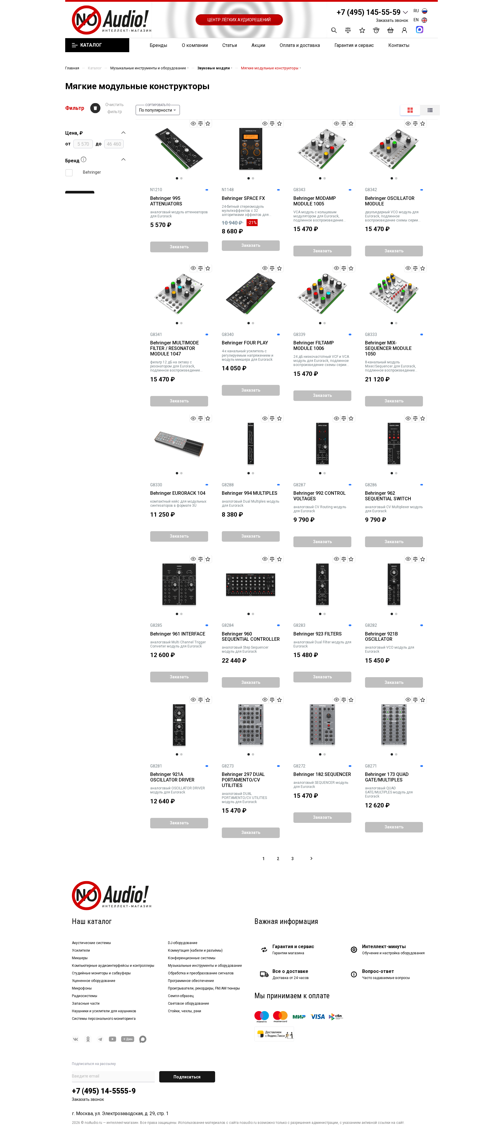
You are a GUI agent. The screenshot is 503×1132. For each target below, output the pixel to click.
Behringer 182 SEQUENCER (322, 774)
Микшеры (80, 958)
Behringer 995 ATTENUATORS (166, 201)
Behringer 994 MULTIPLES (249, 493)
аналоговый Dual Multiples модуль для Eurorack (250, 503)
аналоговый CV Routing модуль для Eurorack (319, 509)
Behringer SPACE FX (243, 198)
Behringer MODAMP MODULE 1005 (314, 201)
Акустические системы (91, 943)
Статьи (229, 45)
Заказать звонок (392, 20)
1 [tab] (177, 178)
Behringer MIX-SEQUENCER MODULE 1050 (388, 348)
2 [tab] (181, 178)
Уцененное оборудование (93, 981)
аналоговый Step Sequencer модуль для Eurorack (245, 649)
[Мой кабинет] (404, 30)
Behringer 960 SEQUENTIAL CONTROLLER (251, 636)
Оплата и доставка (300, 45)
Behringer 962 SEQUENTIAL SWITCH (388, 496)
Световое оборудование (188, 1003)
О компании (195, 45)
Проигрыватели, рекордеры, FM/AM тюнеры (204, 988)
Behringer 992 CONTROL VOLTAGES (319, 496)
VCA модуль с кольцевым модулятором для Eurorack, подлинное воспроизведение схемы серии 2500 (318, 216)
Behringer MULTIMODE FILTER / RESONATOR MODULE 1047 (174, 348)
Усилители (81, 950)
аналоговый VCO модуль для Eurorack (389, 649)
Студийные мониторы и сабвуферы (101, 973)
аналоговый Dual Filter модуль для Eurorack (322, 644)
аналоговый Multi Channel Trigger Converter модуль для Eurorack (178, 644)
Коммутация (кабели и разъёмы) (195, 950)
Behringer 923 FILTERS (317, 634)
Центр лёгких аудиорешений (239, 19)
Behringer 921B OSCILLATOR (381, 636)
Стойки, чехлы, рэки (184, 1011)
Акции (258, 45)
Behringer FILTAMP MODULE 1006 (313, 345)
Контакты (399, 45)
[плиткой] (410, 110)
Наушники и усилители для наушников (104, 1011)
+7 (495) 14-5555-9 (104, 1091)
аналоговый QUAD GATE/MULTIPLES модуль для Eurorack (389, 792)
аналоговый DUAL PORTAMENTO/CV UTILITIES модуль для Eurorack (244, 798)
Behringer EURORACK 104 (177, 493)
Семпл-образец (181, 996)
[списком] (430, 110)
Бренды (158, 45)
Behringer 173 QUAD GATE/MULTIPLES (387, 777)
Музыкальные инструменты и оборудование (205, 966)
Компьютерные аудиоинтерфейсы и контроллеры (113, 966)
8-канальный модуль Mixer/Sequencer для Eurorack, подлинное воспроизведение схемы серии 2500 (390, 366)
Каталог (91, 45)
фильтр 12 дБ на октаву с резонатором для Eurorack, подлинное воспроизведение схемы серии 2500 (175, 366)
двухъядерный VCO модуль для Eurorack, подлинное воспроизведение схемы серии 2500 (392, 216)
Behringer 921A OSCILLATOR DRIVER (172, 777)
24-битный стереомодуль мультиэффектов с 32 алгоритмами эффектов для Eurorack (245, 211)
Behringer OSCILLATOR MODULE (390, 201)
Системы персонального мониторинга (104, 1019)
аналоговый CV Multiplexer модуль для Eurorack (394, 509)
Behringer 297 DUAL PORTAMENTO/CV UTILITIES (243, 780)
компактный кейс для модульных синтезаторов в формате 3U (178, 503)
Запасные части (86, 1003)
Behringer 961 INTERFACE (177, 634)
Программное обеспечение (191, 981)
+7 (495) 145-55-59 (369, 12)
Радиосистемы (84, 996)
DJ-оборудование (182, 943)
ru (416, 10)
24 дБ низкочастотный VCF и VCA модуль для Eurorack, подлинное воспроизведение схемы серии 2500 (321, 361)
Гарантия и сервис (354, 45)
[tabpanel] (179, 150)
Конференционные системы (191, 958)
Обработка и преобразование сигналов (201, 973)
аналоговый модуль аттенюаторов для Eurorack (179, 214)
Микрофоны (82, 988)
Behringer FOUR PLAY (245, 343)
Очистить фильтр (114, 108)
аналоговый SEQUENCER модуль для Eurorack (320, 785)
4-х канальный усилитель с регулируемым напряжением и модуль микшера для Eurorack (247, 355)
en (416, 19)
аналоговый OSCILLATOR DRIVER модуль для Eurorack (177, 790)
